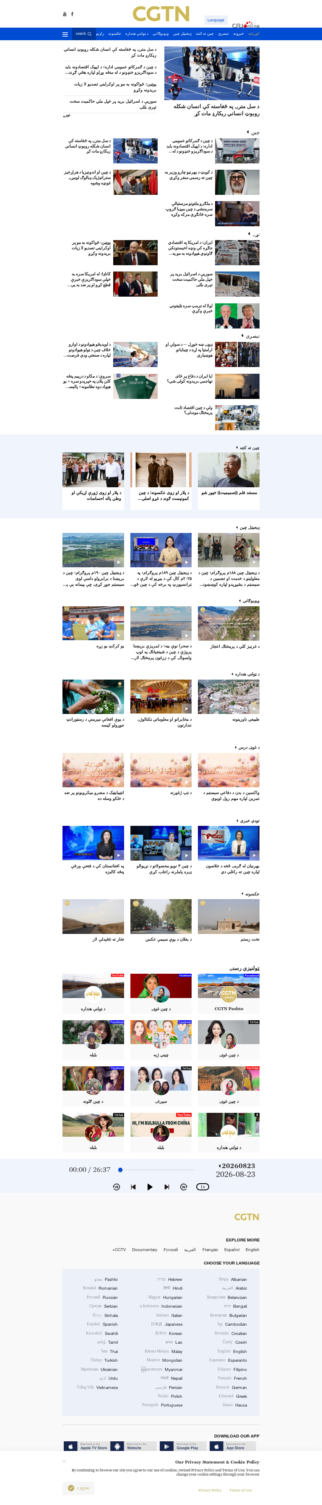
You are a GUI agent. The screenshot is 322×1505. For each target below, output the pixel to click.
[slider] (120, 1170)
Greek (233, 1396)
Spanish (102, 1324)
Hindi (173, 1288)
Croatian (231, 1333)
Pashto (106, 1279)
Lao (174, 1342)
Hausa (235, 1405)
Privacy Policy (209, 1490)
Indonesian (161, 1306)
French (232, 1378)
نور (67, 114)
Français (210, 1249)
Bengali (235, 1306)
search (81, 33)
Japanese (166, 1324)
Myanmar (161, 1369)
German (231, 1387)
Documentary (144, 1249)
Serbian (103, 1306)
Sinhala (105, 1315)
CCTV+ (119, 1249)
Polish (170, 1396)
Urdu (109, 1378)
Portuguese (162, 1405)
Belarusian (227, 1297)
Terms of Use (240, 1490)
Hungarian (165, 1297)
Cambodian (232, 1324)
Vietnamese (97, 1387)
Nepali (171, 1378)
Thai (109, 1351)
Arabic (234, 1288)
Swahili (102, 1333)
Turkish (104, 1360)
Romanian (100, 1288)
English (253, 1249)
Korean (168, 1333)
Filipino (232, 1369)
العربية (190, 1249)
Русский (171, 1249)
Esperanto (228, 1360)
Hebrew (169, 1279)
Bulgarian (228, 1315)
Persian (168, 1387)
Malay (163, 1351)
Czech (235, 1342)
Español (231, 1249)
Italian (169, 1315)
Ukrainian (99, 1369)
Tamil (107, 1342)
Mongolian (164, 1360)
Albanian (233, 1279)
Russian (102, 1297)
